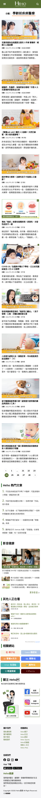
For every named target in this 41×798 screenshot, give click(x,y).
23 (34, 471)
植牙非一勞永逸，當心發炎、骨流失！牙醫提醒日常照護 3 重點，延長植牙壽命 (25, 605)
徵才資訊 (6, 737)
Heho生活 (24, 734)
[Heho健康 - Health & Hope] (20, 4)
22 (29, 471)
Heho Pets (24, 748)
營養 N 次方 (24, 745)
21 (23, 471)
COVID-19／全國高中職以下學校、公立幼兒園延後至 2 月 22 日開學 (20, 268)
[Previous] (6, 471)
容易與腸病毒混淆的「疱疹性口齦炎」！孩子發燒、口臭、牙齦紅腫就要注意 (20, 312)
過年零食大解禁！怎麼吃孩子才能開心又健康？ (19, 178)
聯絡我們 (6, 740)
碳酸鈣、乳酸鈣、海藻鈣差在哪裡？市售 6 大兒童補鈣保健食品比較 (20, 88)
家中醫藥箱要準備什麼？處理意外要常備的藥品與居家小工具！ (20, 402)
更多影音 (34, 592)
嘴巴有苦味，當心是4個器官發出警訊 (24, 633)
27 (24, 475)
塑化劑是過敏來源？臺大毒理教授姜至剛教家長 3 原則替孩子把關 (20, 447)
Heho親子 (24, 732)
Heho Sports (24, 740)
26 (18, 475)
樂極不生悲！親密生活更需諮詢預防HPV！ (23, 615)
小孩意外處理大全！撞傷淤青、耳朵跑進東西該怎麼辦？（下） (20, 357)
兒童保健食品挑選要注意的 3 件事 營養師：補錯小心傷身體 (20, 43)
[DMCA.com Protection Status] (6, 793)
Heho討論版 (24, 742)
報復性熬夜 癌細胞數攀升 (20, 624)
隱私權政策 (7, 732)
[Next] (35, 475)
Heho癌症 (24, 737)
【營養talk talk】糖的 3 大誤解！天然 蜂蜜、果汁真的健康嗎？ (19, 133)
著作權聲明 (7, 734)
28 (29, 475)
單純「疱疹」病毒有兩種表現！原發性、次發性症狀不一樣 (20, 223)
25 (12, 475)
